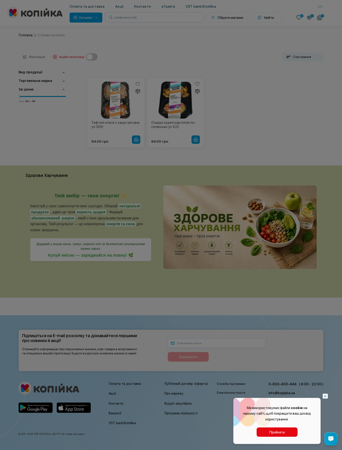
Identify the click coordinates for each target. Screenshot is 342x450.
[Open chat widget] (330, 438)
